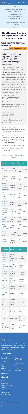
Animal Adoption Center (4, 233)
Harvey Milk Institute (12, 155)
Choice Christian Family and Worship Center (5, 257)
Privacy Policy (5, 392)
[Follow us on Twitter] (1, 407)
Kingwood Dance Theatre (4, 294)
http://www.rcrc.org (11, 101)
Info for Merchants (6, 390)
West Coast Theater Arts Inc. (5, 273)
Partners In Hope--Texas (5, 287)
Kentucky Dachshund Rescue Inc (5, 280)
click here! (8, 122)
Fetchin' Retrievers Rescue (4, 241)
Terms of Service (5, 394)
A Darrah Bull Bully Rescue (4, 203)
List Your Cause (19, 363)
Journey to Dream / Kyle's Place (5, 226)
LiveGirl (4, 318)
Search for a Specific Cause (18, 48)
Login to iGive (22, 2)
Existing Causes (19, 366)
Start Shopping (5, 373)
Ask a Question (6, 353)
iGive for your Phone (6, 370)
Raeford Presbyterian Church (5, 266)
